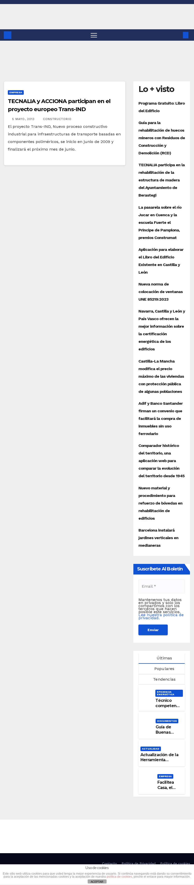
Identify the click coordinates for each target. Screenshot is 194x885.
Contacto (109, 864)
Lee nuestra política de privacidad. (161, 616)
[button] (177, 35)
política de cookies (119, 876)
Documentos (167, 721)
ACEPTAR (97, 881)
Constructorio (57, 119)
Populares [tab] (164, 668)
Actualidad (150, 748)
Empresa (15, 92)
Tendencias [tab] (164, 679)
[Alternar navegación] (94, 35)
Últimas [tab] (163, 658)
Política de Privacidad (139, 864)
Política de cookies (175, 864)
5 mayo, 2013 (24, 119)
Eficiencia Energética (165, 693)
